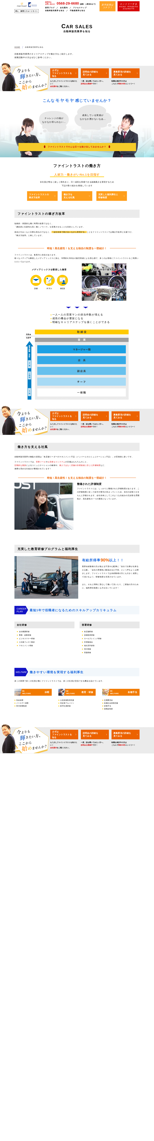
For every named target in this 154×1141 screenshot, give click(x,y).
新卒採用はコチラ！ (108, 6)
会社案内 (64, 8)
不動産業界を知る (77, 10)
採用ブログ (50, 8)
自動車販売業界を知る (54, 10)
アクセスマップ (80, 8)
